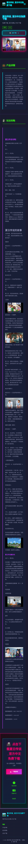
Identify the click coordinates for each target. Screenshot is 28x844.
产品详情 (4, 827)
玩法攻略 (4, 830)
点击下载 (4, 833)
